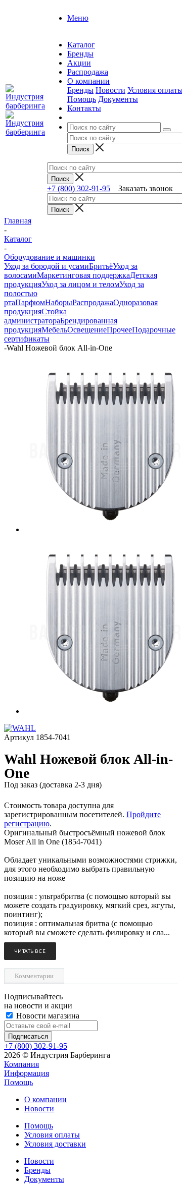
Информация (26, 1073)
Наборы (58, 302)
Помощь (81, 99)
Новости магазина (46, 1015)
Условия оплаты (52, 1134)
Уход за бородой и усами (46, 266)
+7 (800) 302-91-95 (78, 188)
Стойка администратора (35, 316)
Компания (21, 1064)
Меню (77, 18)
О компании (45, 1099)
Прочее (119, 329)
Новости (110, 90)
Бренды (80, 90)
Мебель (54, 329)
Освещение (87, 329)
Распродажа (92, 302)
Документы (118, 99)
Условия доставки (55, 1144)
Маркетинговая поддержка (83, 275)
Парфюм (30, 302)
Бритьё (101, 266)
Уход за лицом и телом (80, 284)
